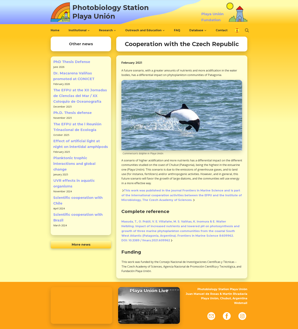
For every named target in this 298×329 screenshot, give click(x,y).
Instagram (242, 316)
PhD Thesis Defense (71, 62)
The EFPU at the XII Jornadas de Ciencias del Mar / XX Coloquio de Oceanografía (80, 96)
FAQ (177, 30)
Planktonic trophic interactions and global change (74, 163)
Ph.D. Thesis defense (72, 113)
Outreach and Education (143, 30)
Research (106, 30)
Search (247, 30)
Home (55, 30)
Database (196, 30)
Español (237, 30)
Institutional (78, 30)
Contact (221, 30)
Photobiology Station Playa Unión (110, 11)
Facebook (227, 316)
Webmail (240, 303)
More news (81, 244)
